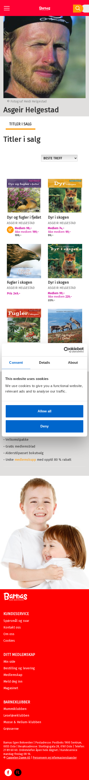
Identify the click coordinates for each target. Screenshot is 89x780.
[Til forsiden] (44, 10)
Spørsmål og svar (16, 621)
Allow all (44, 411)
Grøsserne (11, 729)
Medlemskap (12, 675)
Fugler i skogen (19, 282)
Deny (44, 426)
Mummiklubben (14, 709)
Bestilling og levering (19, 668)
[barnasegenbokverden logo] (15, 597)
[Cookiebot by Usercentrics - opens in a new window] (64, 350)
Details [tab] (44, 362)
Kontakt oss (12, 627)
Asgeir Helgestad (21, 223)
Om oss (8, 634)
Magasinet (10, 688)
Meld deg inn (12, 681)
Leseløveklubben (16, 715)
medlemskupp (25, 460)
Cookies (9, 641)
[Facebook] (8, 774)
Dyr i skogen (58, 217)
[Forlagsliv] (17, 774)
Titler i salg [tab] (20, 124)
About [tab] (73, 362)
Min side (9, 662)
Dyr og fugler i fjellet (24, 217)
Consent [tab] (16, 362)
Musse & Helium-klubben (22, 722)
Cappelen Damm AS (18, 757)
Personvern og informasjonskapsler (55, 757)
